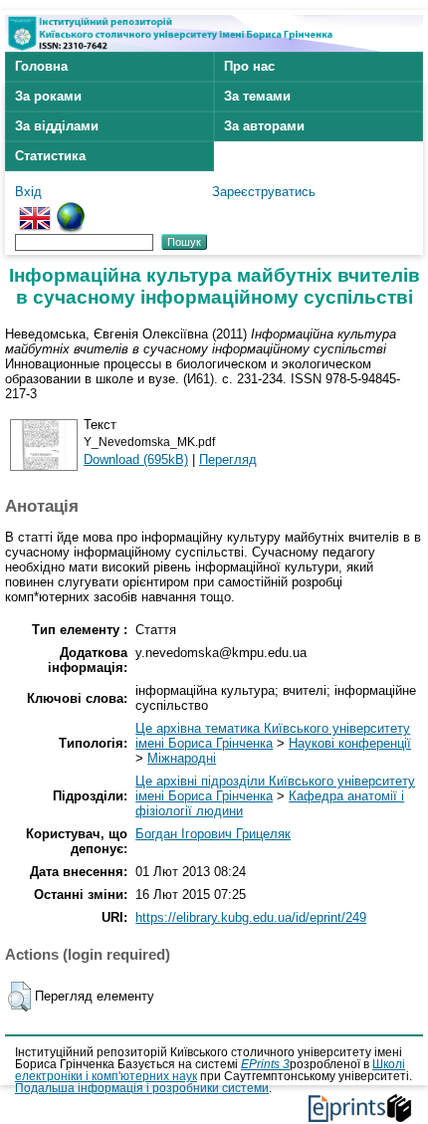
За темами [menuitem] (257, 96)
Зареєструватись (264, 191)
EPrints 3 (265, 1064)
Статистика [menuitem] (50, 155)
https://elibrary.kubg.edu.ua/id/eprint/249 (250, 917)
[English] (35, 209)
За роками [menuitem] (48, 96)
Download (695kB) (136, 459)
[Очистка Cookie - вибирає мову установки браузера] (71, 209)
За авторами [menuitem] (264, 125)
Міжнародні (181, 758)
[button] (19, 997)
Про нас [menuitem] (249, 66)
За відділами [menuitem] (57, 125)
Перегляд (228, 459)
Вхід (28, 191)
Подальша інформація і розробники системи (142, 1088)
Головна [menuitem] (41, 66)
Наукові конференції (350, 743)
